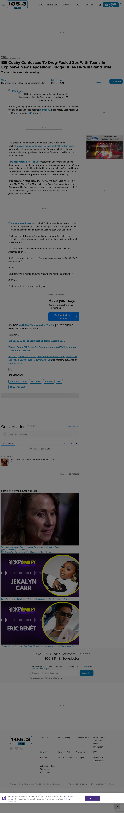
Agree (92, 798)
